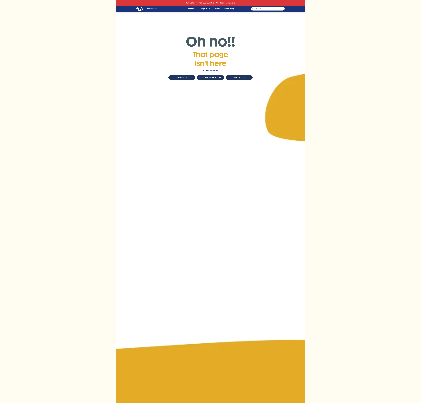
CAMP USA (150, 9)
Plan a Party (229, 9)
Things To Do (205, 9)
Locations (191, 9)
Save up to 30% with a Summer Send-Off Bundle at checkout (210, 3)
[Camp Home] (139, 9)
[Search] (252, 9)
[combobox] (268, 9)
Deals (217, 9)
